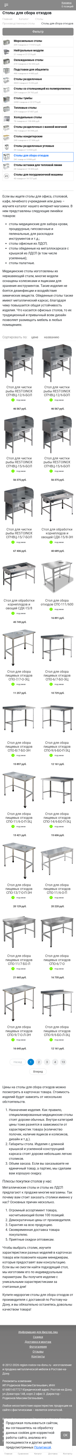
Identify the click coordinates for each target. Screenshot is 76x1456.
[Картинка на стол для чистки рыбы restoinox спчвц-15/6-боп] (57, 434)
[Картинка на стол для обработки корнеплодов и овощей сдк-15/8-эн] (57, 505)
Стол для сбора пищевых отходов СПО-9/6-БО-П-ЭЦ (57, 746)
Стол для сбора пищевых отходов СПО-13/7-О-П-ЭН (18, 889)
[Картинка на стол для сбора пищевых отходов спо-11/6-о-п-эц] (19, 790)
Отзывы (38, 1351)
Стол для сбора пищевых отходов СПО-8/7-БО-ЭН (18, 746)
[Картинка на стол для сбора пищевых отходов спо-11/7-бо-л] (19, 932)
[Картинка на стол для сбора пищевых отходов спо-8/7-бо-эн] (19, 719)
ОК (65, 1435)
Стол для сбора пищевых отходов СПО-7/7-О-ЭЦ (18, 675)
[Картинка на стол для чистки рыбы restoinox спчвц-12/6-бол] (19, 363)
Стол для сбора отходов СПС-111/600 (57, 602)
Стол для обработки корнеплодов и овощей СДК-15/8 (19, 604)
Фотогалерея (38, 1346)
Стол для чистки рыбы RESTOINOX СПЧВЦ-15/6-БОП (57, 462)
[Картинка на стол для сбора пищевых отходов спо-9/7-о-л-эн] (19, 1003)
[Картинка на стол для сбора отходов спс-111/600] (57, 577)
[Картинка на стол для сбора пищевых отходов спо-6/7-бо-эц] (57, 648)
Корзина (67, 2)
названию (51, 337)
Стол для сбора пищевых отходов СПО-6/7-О (57, 960)
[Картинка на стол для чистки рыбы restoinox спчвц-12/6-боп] (57, 363)
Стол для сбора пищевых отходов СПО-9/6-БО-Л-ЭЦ (57, 1031)
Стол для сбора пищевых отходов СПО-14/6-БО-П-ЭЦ (57, 817)
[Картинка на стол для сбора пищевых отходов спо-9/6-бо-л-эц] (57, 1003)
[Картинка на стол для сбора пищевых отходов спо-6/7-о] (57, 932)
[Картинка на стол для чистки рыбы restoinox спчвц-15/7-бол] (19, 505)
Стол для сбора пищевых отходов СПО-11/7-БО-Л (18, 960)
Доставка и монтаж (38, 1341)
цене (34, 337)
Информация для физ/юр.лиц (38, 1332)
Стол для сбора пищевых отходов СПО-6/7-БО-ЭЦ (57, 675)
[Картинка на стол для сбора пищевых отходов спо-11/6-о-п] (57, 861)
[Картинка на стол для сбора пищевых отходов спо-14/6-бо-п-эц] (57, 790)
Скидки (38, 1337)
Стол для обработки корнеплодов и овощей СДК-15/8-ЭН (57, 533)
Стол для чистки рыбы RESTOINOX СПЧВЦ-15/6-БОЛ (19, 462)
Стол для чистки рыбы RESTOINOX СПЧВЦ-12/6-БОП (57, 391)
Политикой (42, 1447)
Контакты (38, 1356)
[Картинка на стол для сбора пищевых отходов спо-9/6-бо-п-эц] (57, 719)
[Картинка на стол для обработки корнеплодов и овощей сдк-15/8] (19, 577)
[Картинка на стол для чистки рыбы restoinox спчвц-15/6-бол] (19, 434)
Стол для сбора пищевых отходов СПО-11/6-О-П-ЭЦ (18, 817)
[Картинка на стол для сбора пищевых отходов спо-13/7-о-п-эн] (19, 861)
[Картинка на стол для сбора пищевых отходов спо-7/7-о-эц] (19, 648)
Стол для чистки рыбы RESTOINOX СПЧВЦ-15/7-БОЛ (19, 533)
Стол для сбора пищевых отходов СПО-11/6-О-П (57, 889)
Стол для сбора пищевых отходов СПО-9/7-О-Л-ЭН (18, 1031)
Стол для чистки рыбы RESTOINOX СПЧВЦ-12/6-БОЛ (19, 391)
